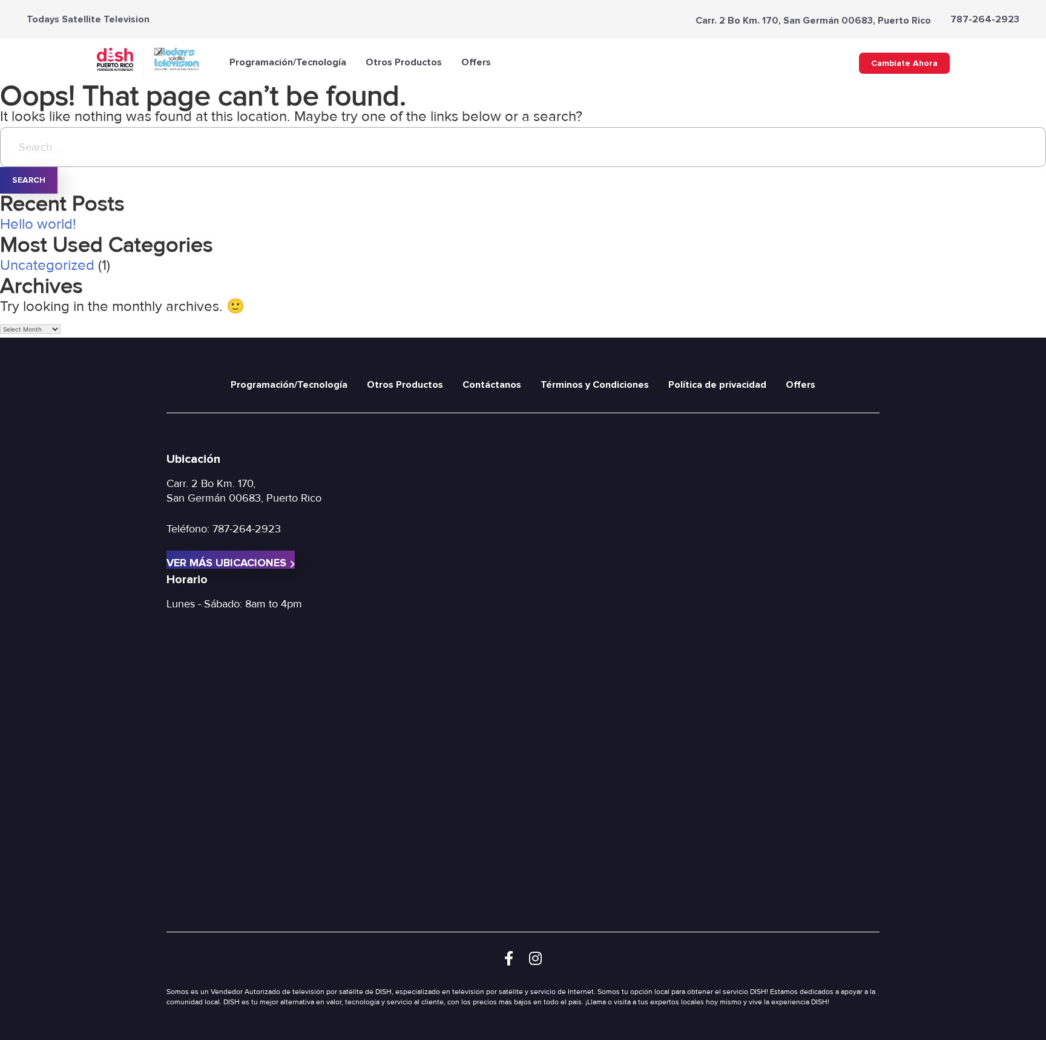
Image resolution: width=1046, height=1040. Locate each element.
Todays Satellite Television (88, 19)
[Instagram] (535, 959)
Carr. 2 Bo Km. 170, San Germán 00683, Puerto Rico (813, 21)
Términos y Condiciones (595, 385)
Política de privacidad (717, 385)
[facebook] (508, 959)
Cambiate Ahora (904, 63)
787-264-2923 (984, 19)
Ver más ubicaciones (226, 562)
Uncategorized (47, 265)
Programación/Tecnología (287, 62)
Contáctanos (491, 385)
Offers (476, 62)
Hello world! (38, 224)
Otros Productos (404, 62)
